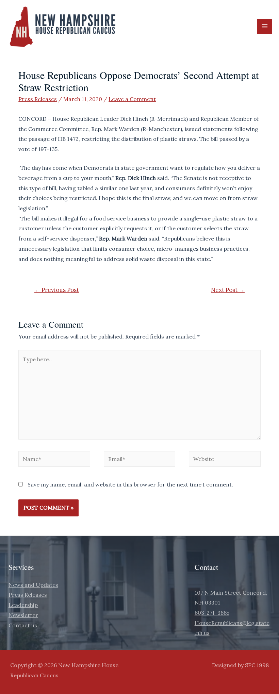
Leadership (23, 604)
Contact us (23, 625)
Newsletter (23, 615)
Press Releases (37, 99)
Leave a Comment (132, 99)
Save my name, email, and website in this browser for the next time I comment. (130, 484)
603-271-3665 (212, 612)
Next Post (228, 290)
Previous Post (56, 290)
